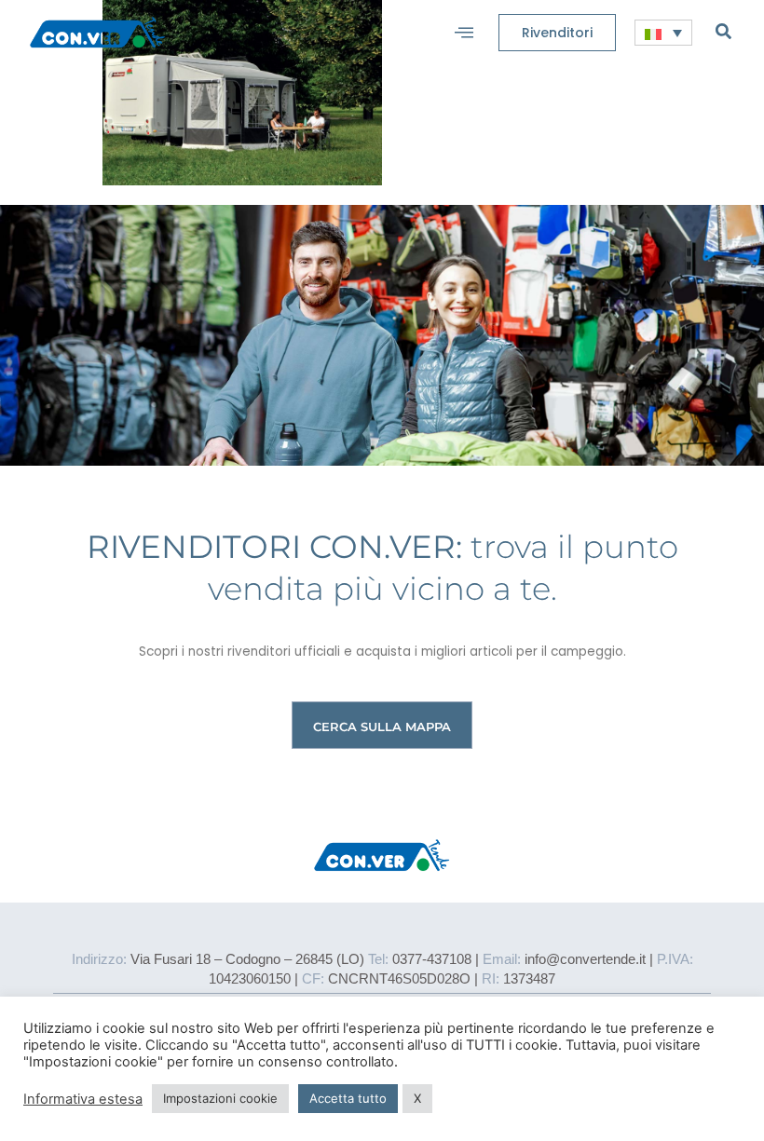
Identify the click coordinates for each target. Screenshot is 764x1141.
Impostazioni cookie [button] (220, 1098)
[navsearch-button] (723, 31)
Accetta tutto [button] (348, 1098)
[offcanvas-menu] (464, 33)
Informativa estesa (83, 1099)
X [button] (417, 1098)
